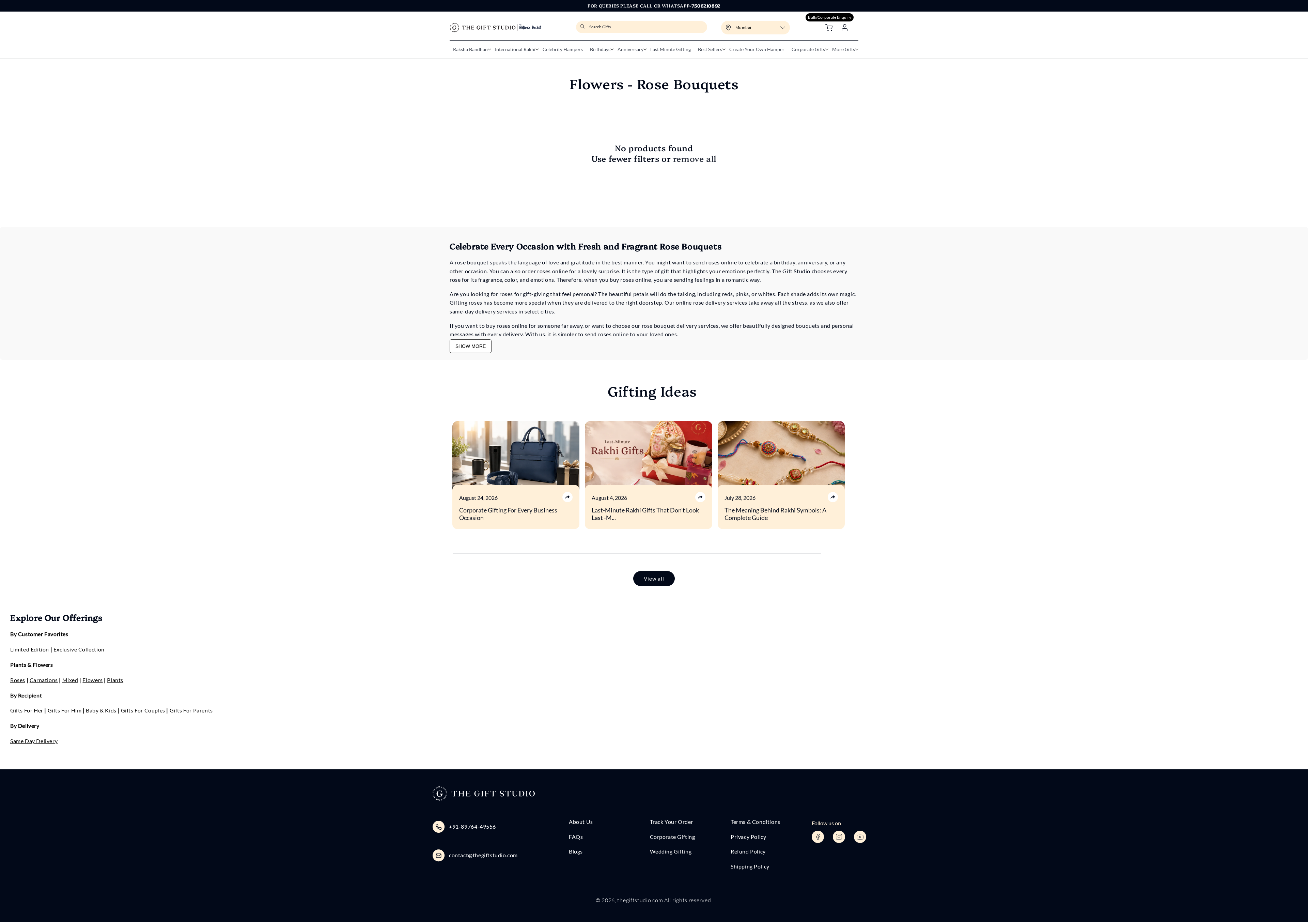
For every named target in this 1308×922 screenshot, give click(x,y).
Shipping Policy (750, 866)
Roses (17, 680)
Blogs (576, 851)
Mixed (70, 680)
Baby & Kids (101, 710)
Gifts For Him (65, 710)
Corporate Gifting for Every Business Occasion (508, 514)
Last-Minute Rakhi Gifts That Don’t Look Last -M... (645, 514)
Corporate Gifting (672, 836)
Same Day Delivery (34, 741)
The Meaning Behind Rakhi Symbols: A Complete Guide (775, 514)
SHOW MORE (470, 346)
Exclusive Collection (79, 649)
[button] (470, 49)
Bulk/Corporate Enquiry (829, 17)
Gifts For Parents (191, 710)
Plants (115, 680)
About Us (581, 821)
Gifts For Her (26, 710)
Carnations (44, 680)
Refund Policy (748, 851)
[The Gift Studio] (496, 27)
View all (654, 578)
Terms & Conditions (755, 821)
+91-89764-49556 (472, 826)
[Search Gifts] (583, 28)
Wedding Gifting (671, 851)
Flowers (92, 680)
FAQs (576, 836)
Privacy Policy (748, 836)
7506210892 (705, 5)
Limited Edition (29, 649)
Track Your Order (672, 821)
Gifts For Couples (143, 710)
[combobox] (641, 27)
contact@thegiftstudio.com (483, 855)
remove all (694, 158)
